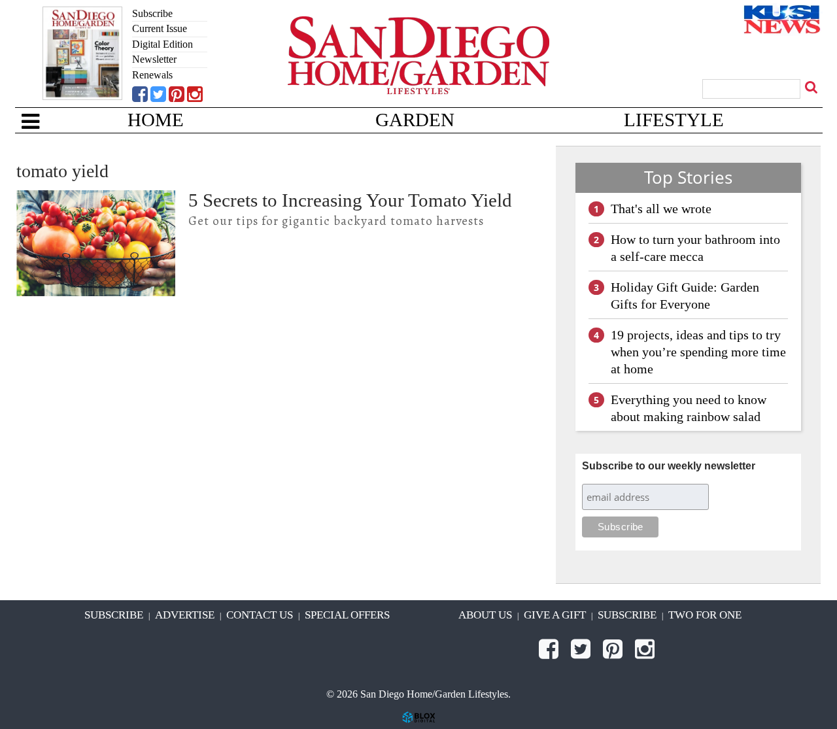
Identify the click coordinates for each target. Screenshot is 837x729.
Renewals (152, 74)
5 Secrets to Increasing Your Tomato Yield (350, 200)
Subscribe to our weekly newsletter (668, 465)
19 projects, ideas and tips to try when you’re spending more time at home (698, 352)
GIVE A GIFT (555, 615)
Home (156, 120)
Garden (414, 120)
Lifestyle (674, 120)
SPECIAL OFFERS (347, 615)
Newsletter (154, 59)
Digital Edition (162, 44)
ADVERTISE (184, 615)
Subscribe (152, 13)
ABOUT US (485, 615)
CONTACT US (259, 615)
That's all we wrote (661, 208)
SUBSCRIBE (113, 615)
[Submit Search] (813, 87)
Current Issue (159, 28)
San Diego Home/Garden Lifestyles (418, 75)
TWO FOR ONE (705, 615)
